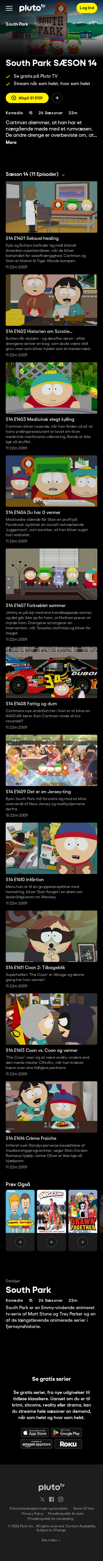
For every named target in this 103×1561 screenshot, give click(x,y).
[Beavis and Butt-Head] (20, 1220)
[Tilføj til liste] (57, 98)
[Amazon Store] (36, 1444)
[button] (9, 8)
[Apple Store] (35, 1432)
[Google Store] (66, 1432)
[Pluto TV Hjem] (32, 8)
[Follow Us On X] (42, 1499)
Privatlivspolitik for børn (66, 1514)
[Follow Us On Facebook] (51, 1499)
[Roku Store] (68, 1444)
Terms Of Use (83, 1508)
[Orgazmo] (51, 1220)
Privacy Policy (32, 1514)
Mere (11, 142)
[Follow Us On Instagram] (61, 1499)
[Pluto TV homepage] (52, 1487)
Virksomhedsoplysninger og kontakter (38, 1508)
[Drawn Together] (82, 1220)
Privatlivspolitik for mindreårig (50, 1519)
